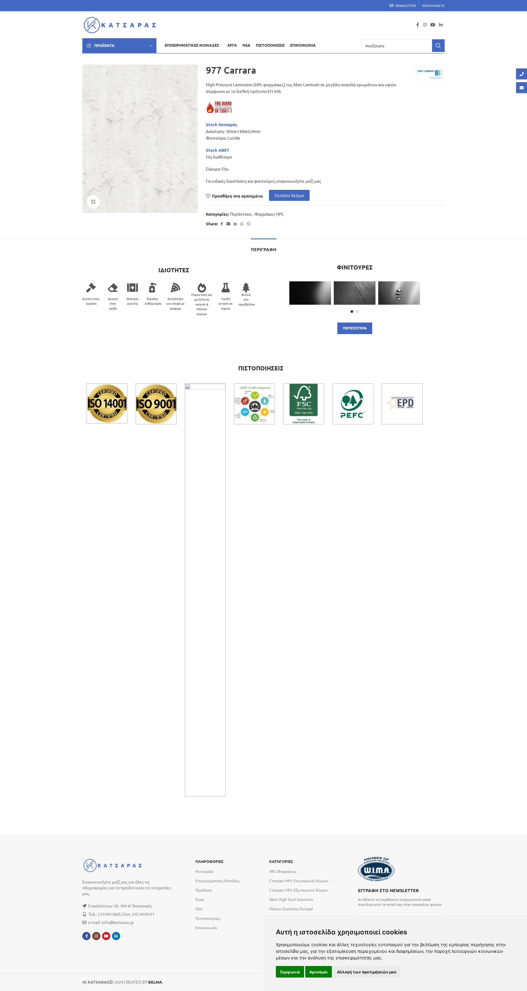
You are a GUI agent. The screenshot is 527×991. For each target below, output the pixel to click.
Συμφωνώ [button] (290, 972)
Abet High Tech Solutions (291, 899)
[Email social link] (228, 223)
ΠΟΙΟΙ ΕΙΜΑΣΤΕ (433, 5)
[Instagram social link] (424, 25)
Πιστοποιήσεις (207, 918)
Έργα (199, 899)
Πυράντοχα (240, 213)
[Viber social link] (248, 223)
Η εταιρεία (204, 871)
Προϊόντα (203, 889)
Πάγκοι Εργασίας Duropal (291, 908)
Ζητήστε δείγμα (289, 195)
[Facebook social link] (417, 25)
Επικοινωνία (206, 927)
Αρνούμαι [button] (318, 972)
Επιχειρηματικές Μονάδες (217, 880)
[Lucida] (399, 293)
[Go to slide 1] (352, 311)
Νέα (198, 908)
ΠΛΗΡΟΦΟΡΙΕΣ (209, 861)
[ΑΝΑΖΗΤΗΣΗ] (438, 45)
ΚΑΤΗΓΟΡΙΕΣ (281, 861)
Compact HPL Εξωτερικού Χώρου (298, 889)
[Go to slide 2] (357, 311)
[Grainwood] (354, 293)
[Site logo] (121, 24)
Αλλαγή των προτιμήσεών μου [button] (366, 972)
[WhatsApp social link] (242, 223)
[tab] (263, 246)
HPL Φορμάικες (282, 871)
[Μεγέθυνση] (93, 202)
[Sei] (310, 293)
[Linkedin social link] (441, 25)
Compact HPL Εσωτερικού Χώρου (298, 880)
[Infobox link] (401, 897)
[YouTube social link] (432, 25)
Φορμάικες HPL (269, 213)
